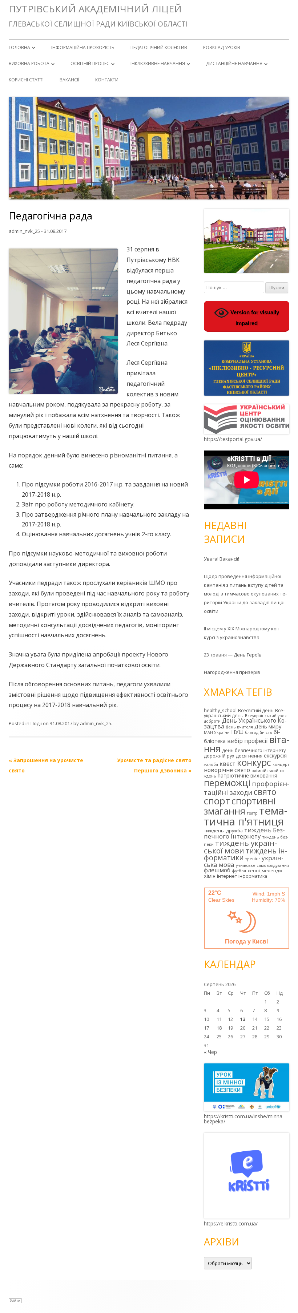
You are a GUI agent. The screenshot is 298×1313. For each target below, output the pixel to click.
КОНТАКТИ (106, 80)
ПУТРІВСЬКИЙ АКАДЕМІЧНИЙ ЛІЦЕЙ (95, 8)
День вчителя (239, 727)
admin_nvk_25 (24, 231)
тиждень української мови (240, 847)
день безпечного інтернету (254, 750)
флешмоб (217, 870)
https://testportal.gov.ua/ (233, 439)
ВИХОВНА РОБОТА (29, 63)
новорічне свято (227, 770)
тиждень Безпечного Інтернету (244, 833)
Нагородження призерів (232, 672)
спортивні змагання (239, 806)
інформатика (252, 876)
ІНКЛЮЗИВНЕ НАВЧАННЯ (157, 63)
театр (252, 813)
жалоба (211, 764)
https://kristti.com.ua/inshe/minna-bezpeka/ (244, 1119)
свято (265, 791)
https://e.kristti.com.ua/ (231, 1223)
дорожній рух (219, 755)
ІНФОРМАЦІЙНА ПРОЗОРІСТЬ (82, 47)
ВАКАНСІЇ (69, 80)
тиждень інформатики (245, 854)
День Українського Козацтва (245, 723)
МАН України (217, 732)
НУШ (237, 731)
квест (227, 764)
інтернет (227, 876)
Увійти (15, 1300)
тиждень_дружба (223, 830)
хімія (210, 875)
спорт (217, 800)
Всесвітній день (256, 710)
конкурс (254, 762)
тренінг (252, 858)
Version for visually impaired (254, 318)
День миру (267, 726)
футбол (239, 870)
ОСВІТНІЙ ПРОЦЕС (90, 63)
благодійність (258, 732)
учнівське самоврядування (262, 865)
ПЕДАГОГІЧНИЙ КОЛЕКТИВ (158, 47)
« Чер (210, 1052)
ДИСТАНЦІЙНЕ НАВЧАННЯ (234, 63)
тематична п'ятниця (245, 815)
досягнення (249, 755)
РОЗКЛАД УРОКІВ (221, 47)
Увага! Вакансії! (221, 559)
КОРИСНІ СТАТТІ (26, 80)
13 (242, 1019)
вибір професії (247, 741)
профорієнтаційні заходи (246, 787)
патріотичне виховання (247, 775)
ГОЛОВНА (19, 47)
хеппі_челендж (264, 870)
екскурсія (275, 755)
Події (36, 723)
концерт (281, 764)
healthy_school (220, 710)
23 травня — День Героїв (233, 654)
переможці (227, 782)
